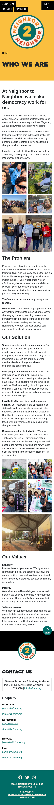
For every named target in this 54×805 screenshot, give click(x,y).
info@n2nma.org (32, 688)
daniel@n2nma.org (12, 752)
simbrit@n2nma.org (12, 729)
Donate (7, 4)
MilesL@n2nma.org (12, 714)
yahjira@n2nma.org (12, 708)
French (7, 9)
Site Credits (27, 792)
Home (5, 53)
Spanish (21, 9)
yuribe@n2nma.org (12, 757)
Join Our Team (27, 797)
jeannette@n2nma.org (13, 742)
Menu (47, 4)
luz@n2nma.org (10, 723)
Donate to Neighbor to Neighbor (27, 795)
